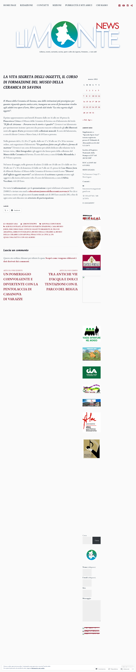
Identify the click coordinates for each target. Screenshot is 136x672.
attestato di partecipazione (36, 226)
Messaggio (87, 598)
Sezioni (57, 5)
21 (84, 107)
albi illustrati (13, 226)
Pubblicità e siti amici (78, 5)
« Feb (85, 120)
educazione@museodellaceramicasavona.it (48, 191)
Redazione (26, 5)
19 (99, 101)
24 (93, 107)
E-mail (89, 577)
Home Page (9, 5)
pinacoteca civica (40, 234)
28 (84, 113)
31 (93, 113)
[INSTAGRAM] (128, 5)
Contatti (43, 5)
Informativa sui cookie (38, 668)
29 (87, 113)
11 (96, 96)
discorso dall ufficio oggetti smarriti (29, 229)
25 (96, 107)
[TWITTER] (132, 5)
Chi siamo (102, 5)
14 (84, 101)
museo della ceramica (43, 232)
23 (90, 107)
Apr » (90, 120)
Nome (89, 567)
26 (99, 107)
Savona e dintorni (51, 224)
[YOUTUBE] (124, 5)
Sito (84, 588)
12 (99, 96)
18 (96, 101)
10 (93, 96)
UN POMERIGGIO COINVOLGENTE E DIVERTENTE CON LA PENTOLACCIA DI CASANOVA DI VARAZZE (20, 285)
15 (87, 101)
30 (90, 113)
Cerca (85, 535)
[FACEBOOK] (119, 5)
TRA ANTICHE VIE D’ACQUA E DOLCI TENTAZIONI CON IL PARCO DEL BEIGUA (61, 280)
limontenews (30, 224)
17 (93, 101)
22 (87, 107)
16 (90, 101)
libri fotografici (22, 232)
